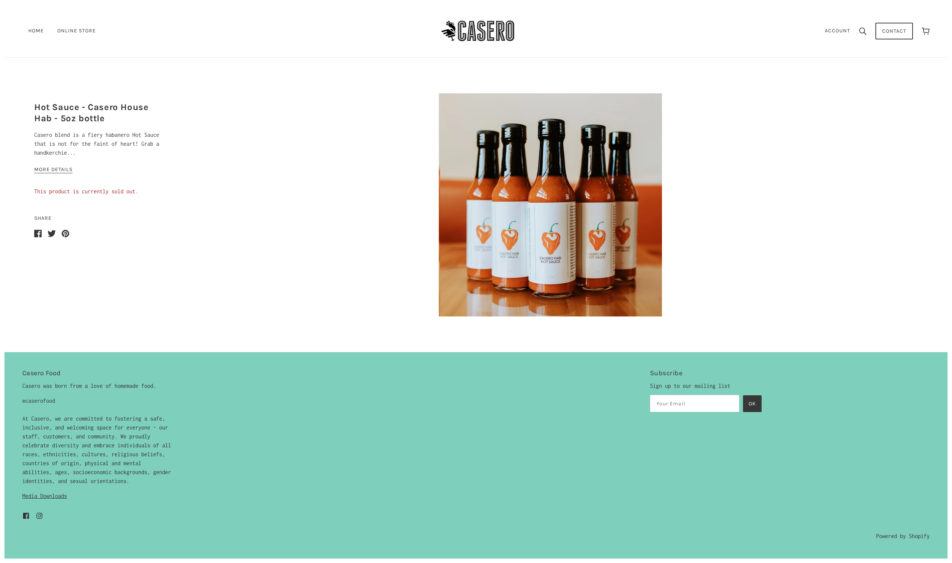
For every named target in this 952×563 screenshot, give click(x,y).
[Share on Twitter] (52, 233)
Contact (894, 31)
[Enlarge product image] (550, 204)
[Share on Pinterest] (65, 233)
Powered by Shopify (903, 536)
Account (837, 31)
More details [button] (53, 170)
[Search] (863, 30)
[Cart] (926, 31)
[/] (478, 30)
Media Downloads (44, 496)
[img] (26, 515)
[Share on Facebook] (38, 233)
